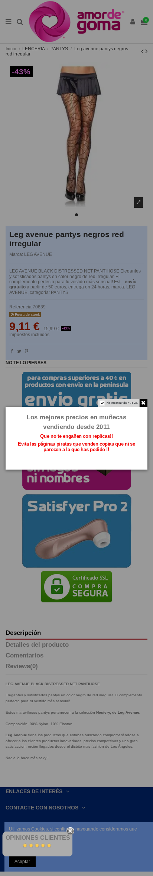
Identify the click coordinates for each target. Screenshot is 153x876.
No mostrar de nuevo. (122, 402)
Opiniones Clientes (38, 838)
